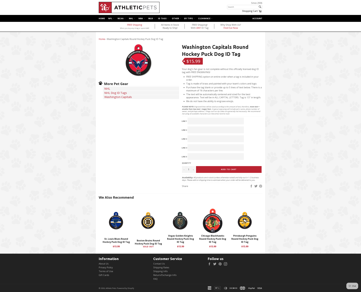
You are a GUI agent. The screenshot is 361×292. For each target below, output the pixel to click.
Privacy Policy (106, 267)
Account (257, 18)
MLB (150, 18)
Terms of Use (106, 271)
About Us (104, 263)
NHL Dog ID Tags (115, 93)
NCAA (121, 18)
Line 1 (184, 121)
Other (176, 18)
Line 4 (184, 148)
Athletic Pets (111, 288)
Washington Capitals (118, 97)
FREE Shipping (134, 24)
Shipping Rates (161, 267)
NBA (141, 18)
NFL (110, 18)
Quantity (186, 163)
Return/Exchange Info (165, 275)
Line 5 (184, 157)
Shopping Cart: (252, 11)
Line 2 (184, 130)
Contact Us (159, 263)
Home (102, 18)
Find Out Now (231, 27)
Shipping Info (160, 271)
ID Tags (162, 18)
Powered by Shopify (125, 288)
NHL (131, 18)
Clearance (204, 18)
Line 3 (184, 139)
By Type (188, 18)
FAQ (155, 278)
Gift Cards (104, 275)
